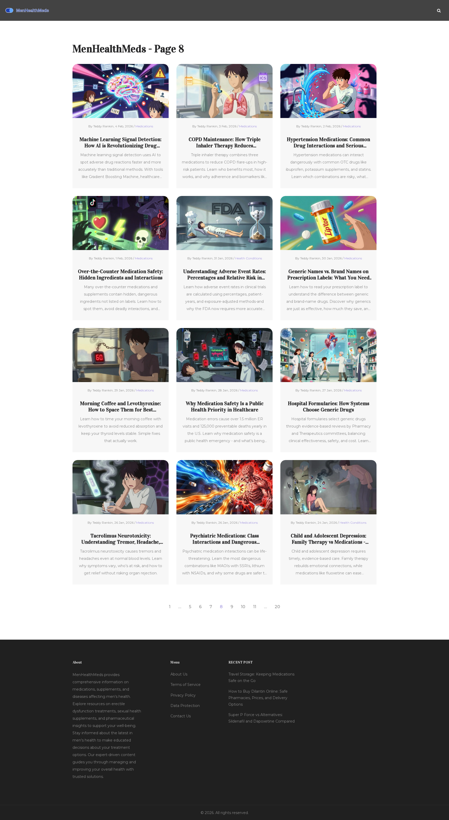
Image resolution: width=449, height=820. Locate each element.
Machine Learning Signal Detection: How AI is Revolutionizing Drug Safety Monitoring (121, 142)
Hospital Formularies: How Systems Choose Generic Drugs (328, 406)
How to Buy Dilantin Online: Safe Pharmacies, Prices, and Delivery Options (258, 698)
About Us (178, 674)
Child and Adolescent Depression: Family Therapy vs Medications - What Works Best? (328, 539)
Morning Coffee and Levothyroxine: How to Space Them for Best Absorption (120, 406)
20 (277, 606)
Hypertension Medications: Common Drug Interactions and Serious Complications (328, 142)
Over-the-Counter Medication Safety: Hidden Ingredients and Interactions (120, 274)
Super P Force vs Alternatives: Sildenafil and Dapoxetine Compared (261, 718)
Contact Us (180, 716)
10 (243, 606)
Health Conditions (248, 258)
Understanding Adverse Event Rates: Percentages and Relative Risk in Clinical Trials (224, 274)
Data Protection (185, 705)
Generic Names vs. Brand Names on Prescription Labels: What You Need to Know (328, 274)
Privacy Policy (183, 695)
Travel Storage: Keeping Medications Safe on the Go (261, 677)
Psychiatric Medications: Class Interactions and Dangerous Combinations (224, 539)
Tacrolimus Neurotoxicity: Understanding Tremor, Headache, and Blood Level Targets (120, 539)
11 (254, 606)
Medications (144, 126)
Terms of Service (185, 684)
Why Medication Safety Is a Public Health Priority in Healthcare (224, 406)
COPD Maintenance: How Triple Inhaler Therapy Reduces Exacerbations (225, 142)
